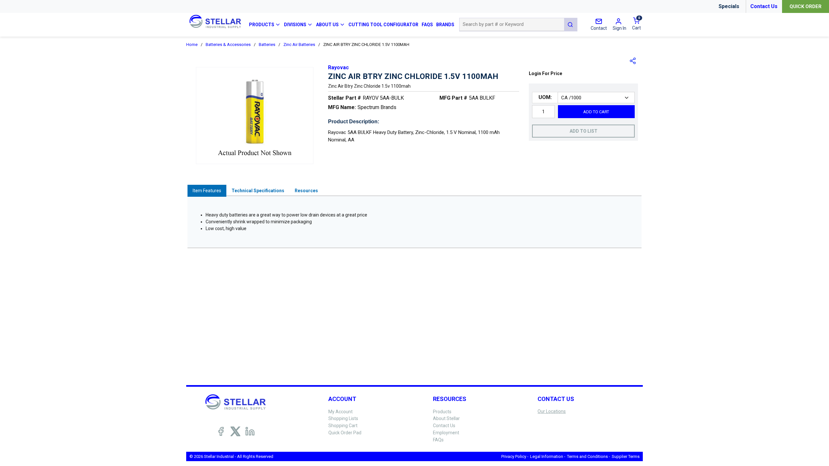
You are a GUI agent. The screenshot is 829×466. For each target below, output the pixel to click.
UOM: (545, 97)
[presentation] (206, 191)
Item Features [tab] (207, 190)
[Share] (633, 61)
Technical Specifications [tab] (258, 190)
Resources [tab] (306, 190)
